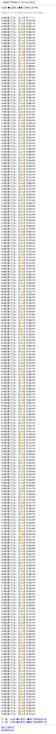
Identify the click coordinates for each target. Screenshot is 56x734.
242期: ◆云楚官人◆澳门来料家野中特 (28, 722)
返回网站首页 (7, 730)
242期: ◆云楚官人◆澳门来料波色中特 (28, 719)
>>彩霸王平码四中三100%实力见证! (18, 2)
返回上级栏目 (7, 727)
